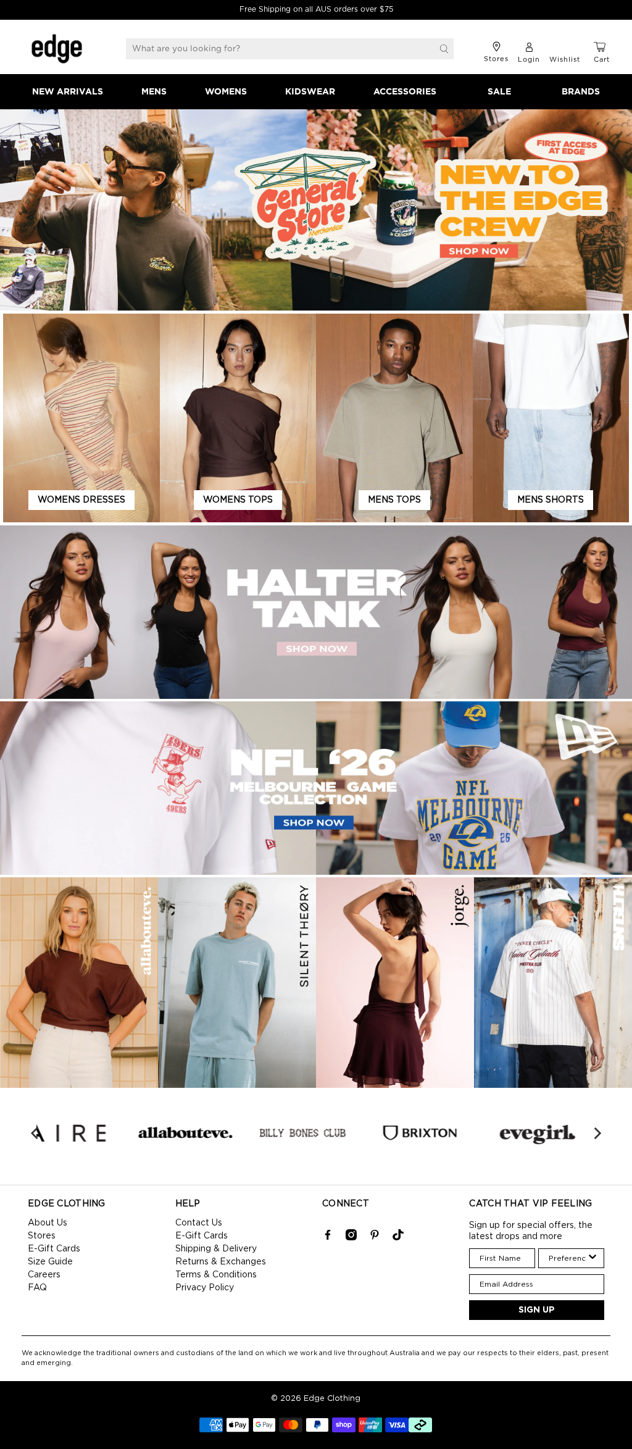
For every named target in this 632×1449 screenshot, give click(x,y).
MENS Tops (394, 500)
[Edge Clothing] (57, 49)
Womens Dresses (81, 500)
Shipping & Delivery (216, 1249)
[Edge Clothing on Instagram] (351, 1238)
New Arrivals (67, 92)
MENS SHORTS (550, 500)
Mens (154, 92)
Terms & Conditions (216, 1275)
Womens (226, 92)
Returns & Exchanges (220, 1262)
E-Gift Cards (54, 1249)
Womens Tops (238, 500)
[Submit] (444, 48)
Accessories (404, 92)
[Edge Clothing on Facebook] (327, 1238)
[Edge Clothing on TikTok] (398, 1238)
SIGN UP (536, 1310)
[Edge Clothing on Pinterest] (374, 1238)
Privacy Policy (204, 1288)
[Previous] (35, 1132)
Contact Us (198, 1223)
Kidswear (310, 92)
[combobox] (567, 1258)
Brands (581, 92)
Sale (499, 92)
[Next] (596, 1132)
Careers (44, 1275)
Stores (42, 1236)
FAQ (37, 1288)
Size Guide (50, 1262)
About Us (47, 1223)
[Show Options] (592, 1258)
